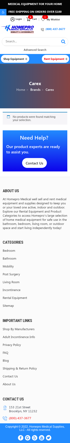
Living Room (11, 282)
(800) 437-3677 (55, 29)
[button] (3, 12)
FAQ (5, 353)
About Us (9, 384)
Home (20, 89)
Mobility (8, 266)
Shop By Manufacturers (18, 329)
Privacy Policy (12, 345)
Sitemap (8, 305)
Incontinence (11, 290)
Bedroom (9, 250)
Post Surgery (11, 274)
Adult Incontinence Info (19, 337)
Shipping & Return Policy (20, 368)
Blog (6, 360)
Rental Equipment (15, 298)
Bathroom (9, 258)
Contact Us (34, 163)
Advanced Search (35, 49)
